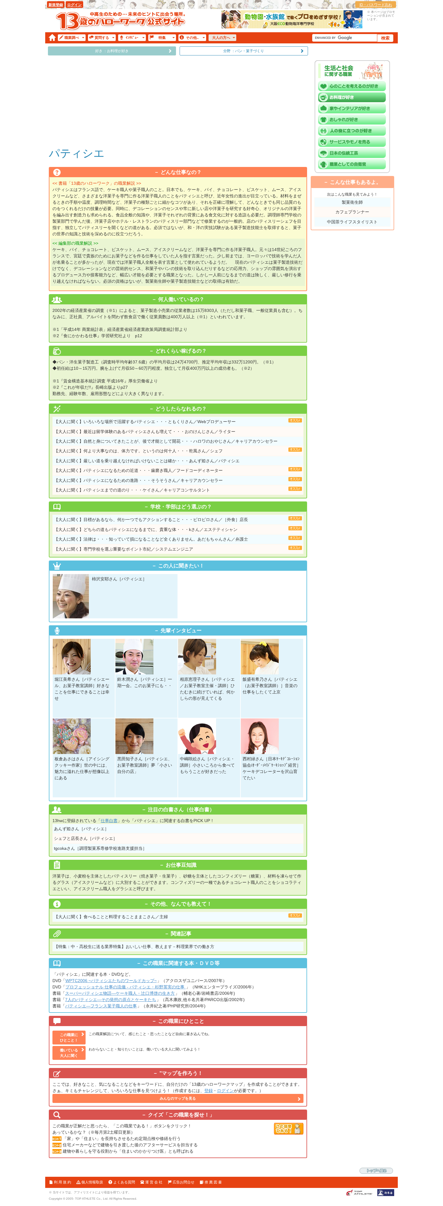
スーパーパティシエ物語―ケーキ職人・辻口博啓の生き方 (120, 993)
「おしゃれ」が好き (354, 120)
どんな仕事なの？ (181, 172)
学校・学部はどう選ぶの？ (181, 507)
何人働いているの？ (181, 299)
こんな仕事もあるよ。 (355, 182)
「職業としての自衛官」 (354, 164)
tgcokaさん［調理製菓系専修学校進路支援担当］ (100, 848)
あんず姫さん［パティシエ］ (81, 828)
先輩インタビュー (181, 630)
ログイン (74, 5)
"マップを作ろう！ (181, 1073)
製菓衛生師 (352, 202)
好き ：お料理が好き (112, 51)
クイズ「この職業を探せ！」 (181, 1115)
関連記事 (181, 934)
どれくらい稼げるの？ (181, 351)
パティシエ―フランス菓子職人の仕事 (101, 1005)
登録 (208, 1090)
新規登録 (56, 5)
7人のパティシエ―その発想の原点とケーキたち (110, 999)
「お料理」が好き (354, 97)
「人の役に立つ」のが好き (354, 131)
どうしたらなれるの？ (181, 409)
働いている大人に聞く (69, 1053)
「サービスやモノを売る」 (354, 142)
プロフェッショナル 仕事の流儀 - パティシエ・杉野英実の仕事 (125, 987)
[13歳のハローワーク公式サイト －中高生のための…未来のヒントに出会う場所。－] (121, 20)
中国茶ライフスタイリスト (352, 221)
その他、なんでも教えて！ (181, 904)
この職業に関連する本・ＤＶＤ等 (181, 963)
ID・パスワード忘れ (376, 5)
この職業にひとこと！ (69, 1037)
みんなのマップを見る (178, 1098)
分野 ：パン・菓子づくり (243, 51)
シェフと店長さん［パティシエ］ (85, 838)
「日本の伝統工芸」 (354, 153)
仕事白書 (109, 820)
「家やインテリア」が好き (354, 108)
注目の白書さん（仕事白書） (181, 809)
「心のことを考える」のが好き (354, 86)
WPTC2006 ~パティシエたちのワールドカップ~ (111, 980)
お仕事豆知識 (181, 865)
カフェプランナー (352, 211)
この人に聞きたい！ (181, 566)
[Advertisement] (178, 100)
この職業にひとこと (181, 1021)
